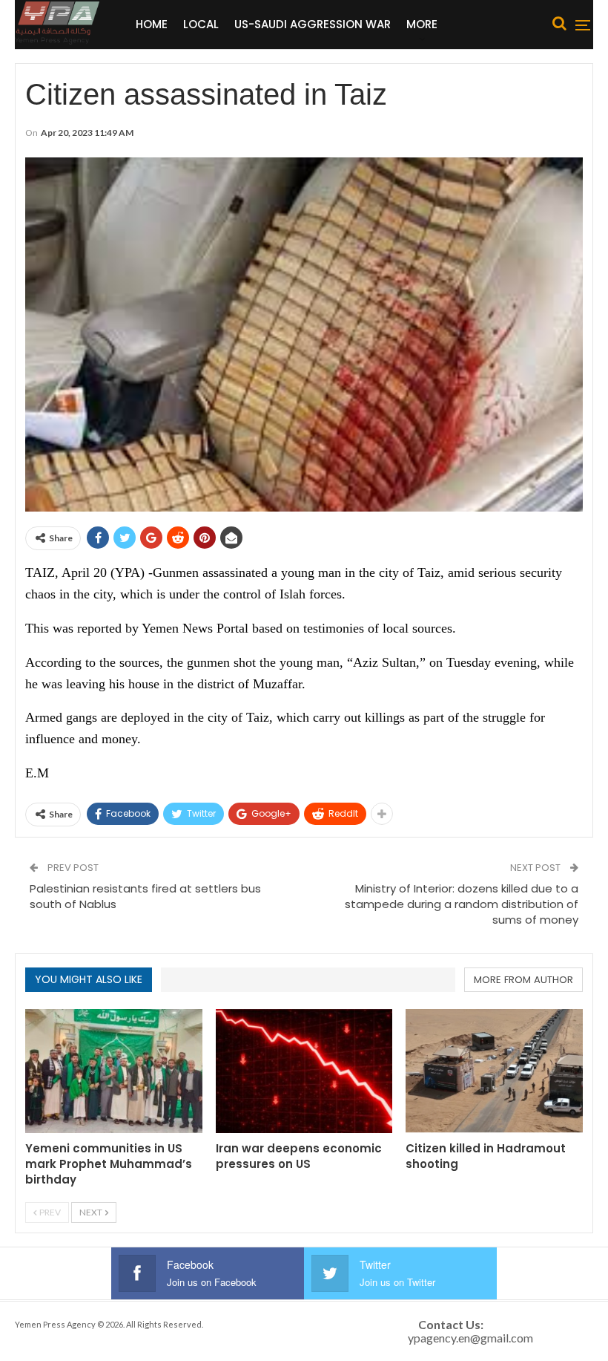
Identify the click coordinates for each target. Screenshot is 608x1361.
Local (201, 24)
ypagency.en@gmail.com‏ (470, 1338)
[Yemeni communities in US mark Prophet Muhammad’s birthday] (113, 1071)
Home (152, 24)
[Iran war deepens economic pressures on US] (304, 1071)
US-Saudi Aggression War (312, 24)
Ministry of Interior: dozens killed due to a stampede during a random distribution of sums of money (461, 904)
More (421, 24)
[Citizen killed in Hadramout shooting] (494, 1071)
